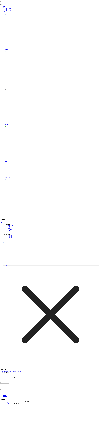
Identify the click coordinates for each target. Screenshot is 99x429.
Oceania (6, 371)
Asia (1, 371)
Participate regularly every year (8, 403)
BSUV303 (5, 265)
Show (8, 235)
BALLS (6, 161)
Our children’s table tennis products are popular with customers (14, 402)
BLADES (7, 124)
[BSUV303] (51, 253)
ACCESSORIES (8, 177)
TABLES (7, 12)
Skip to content (3, 0)
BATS (6, 87)
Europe (9, 371)
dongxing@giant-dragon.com (8, 380)
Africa (3, 371)
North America (13, 371)
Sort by (9, 225)
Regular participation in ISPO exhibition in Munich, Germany (14, 401)
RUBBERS (7, 49)
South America (19, 371)
